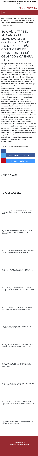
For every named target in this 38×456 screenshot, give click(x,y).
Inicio (3, 18)
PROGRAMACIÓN (12, 1)
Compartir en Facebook (19, 155)
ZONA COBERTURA (21, 1)
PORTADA (4, 1)
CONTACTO (19, 3)
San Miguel (9, 18)
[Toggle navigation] (4, 12)
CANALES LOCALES (31, 1)
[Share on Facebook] (3, 151)
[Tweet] (3, 155)
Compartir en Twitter (19, 161)
